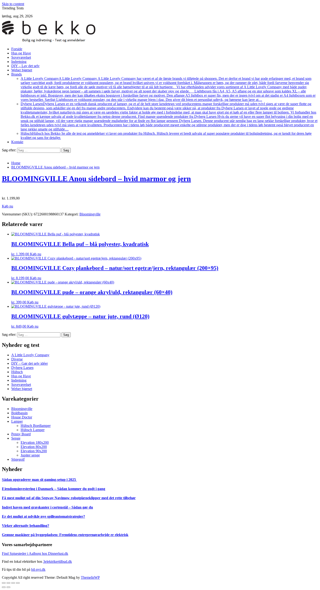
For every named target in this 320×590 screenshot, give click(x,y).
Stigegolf (18, 459)
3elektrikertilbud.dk (57, 561)
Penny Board (21, 434)
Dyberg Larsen (169, 116)
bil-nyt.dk (38, 569)
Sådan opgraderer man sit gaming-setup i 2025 (39, 480)
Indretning (18, 62)
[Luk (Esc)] (4, 583)
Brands (16, 74)
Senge (15, 438)
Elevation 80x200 (34, 447)
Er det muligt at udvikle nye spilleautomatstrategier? (43, 516)
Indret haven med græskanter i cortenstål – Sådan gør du (47, 507)
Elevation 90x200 (34, 451)
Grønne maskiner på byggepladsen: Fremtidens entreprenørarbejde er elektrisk (65, 535)
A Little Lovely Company (168, 89)
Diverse (17, 359)
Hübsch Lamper (33, 430)
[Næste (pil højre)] (8, 587)
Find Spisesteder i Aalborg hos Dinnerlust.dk (35, 554)
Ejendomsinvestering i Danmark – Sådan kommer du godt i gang (53, 489)
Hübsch (17, 372)
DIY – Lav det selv (25, 66)
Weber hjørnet (21, 70)
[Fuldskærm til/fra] (13, 583)
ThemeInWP (90, 577)
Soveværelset (21, 57)
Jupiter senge (30, 455)
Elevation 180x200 (35, 442)
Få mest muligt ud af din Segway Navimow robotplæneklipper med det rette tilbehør (69, 498)
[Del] (8, 583)
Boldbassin (19, 413)
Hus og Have (21, 53)
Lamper (17, 421)
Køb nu (7, 206)
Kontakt (17, 142)
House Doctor (21, 417)
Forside (16, 49)
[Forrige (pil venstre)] (4, 587)
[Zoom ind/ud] (18, 583)
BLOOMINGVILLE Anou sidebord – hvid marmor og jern (96, 178)
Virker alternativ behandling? (25, 526)
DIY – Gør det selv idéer (29, 363)
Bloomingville (89, 214)
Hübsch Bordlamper (36, 426)
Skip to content (13, 4)
